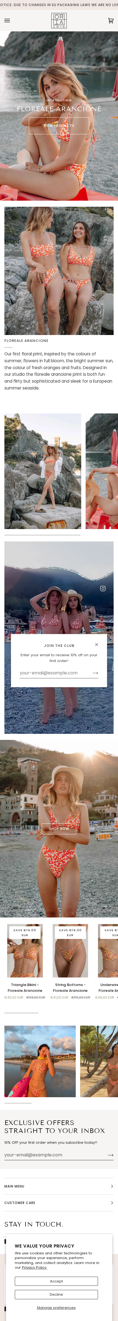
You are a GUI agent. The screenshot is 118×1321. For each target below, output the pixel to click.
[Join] (106, 1155)
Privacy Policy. (34, 1267)
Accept (56, 1281)
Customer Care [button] (19, 1202)
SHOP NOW (59, 828)
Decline (56, 1294)
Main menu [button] (14, 1186)
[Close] (99, 642)
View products (59, 125)
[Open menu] (12, 20)
